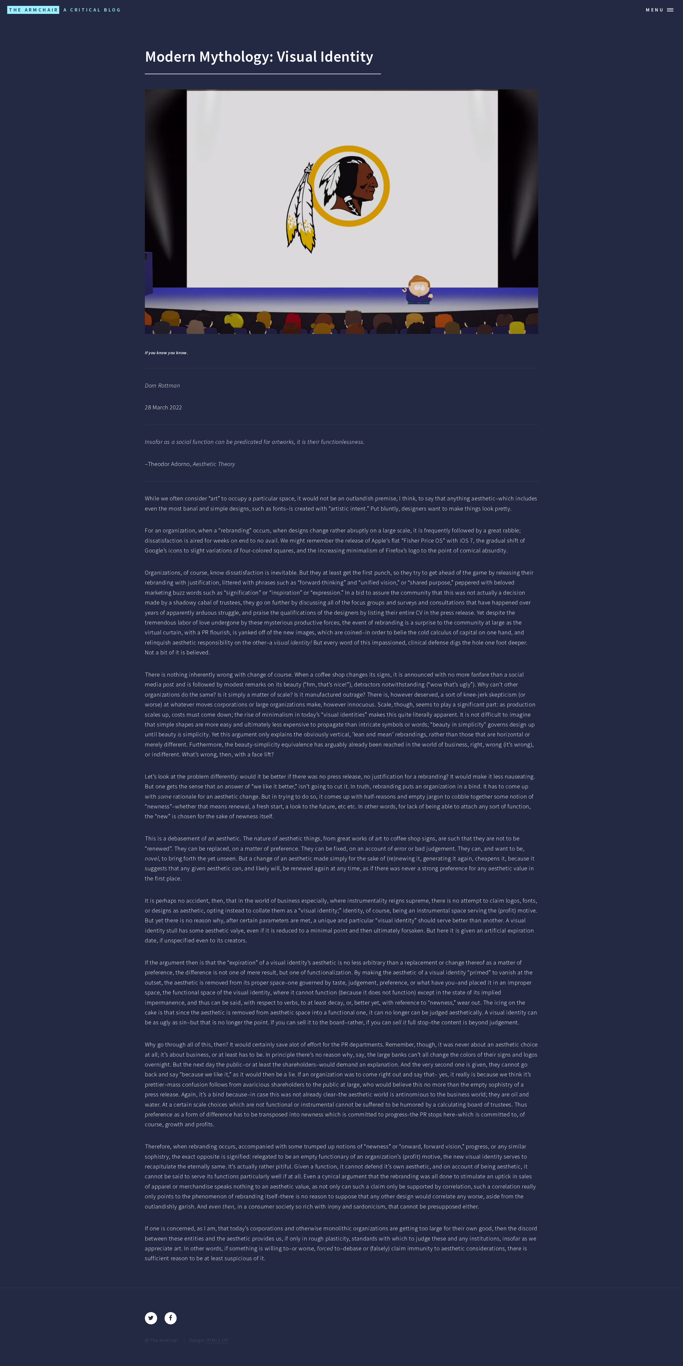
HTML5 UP (217, 1340)
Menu (655, 10)
